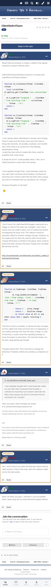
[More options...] (46, 56)
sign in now (14, 522)
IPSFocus (18, 570)
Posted (16, 57)
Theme (25, 570)
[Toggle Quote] (5, 381)
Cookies (43, 570)
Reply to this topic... (14, 531)
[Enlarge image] (4, 191)
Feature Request (21, 38)
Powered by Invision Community (25, 574)
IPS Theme (8, 570)
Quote (9, 203)
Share (12, 545)
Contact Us (35, 570)
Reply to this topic (25, 46)
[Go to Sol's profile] (4, 372)
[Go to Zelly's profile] (4, 55)
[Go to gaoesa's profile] (4, 217)
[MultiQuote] (3, 203)
